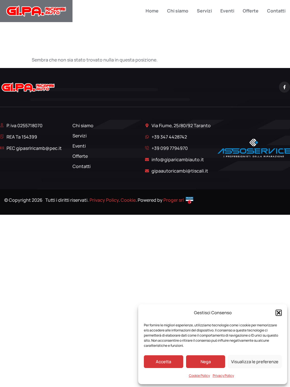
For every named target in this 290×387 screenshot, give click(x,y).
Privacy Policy (223, 375)
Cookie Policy (199, 375)
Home (152, 11)
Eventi (227, 11)
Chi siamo (177, 11)
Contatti (276, 11)
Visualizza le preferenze (254, 362)
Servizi (204, 11)
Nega (206, 362)
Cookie (128, 200)
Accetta (163, 362)
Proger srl (173, 200)
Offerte (251, 11)
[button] (279, 313)
